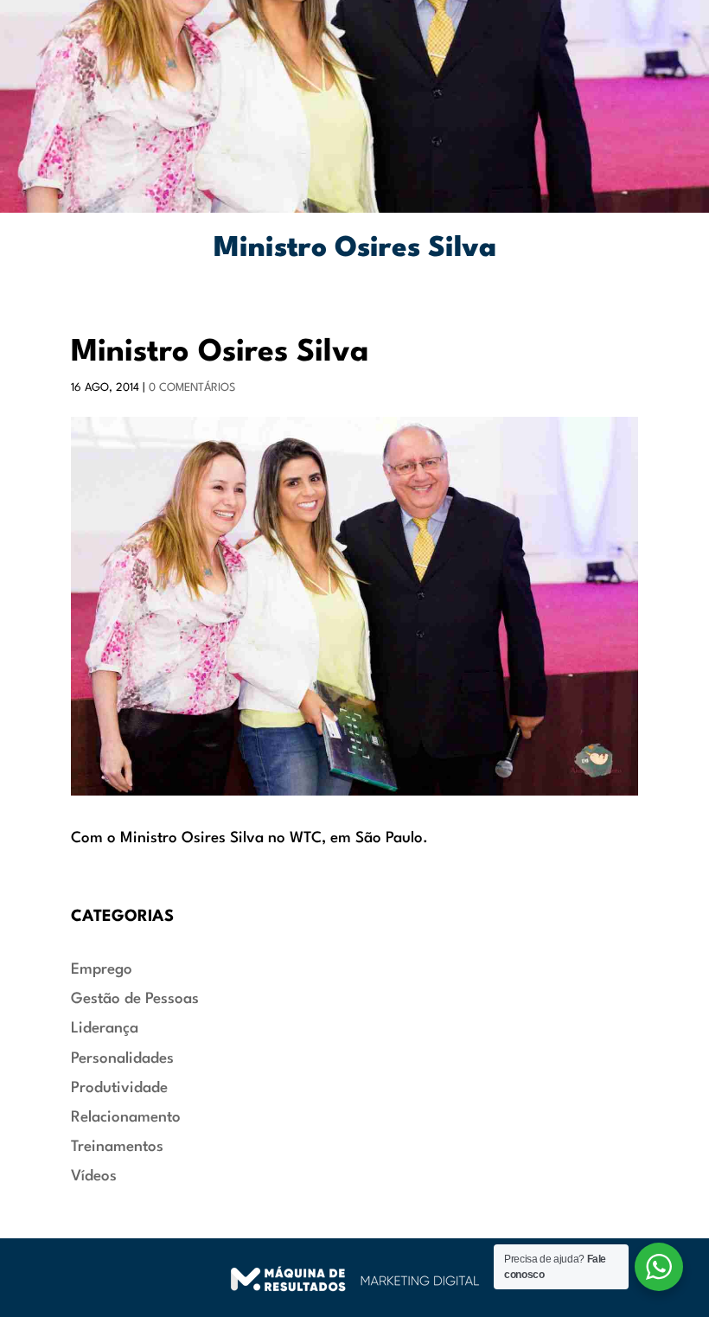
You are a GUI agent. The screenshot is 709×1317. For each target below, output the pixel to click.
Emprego (101, 969)
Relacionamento (126, 1117)
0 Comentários (192, 387)
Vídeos (94, 1176)
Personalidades (122, 1059)
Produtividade (119, 1088)
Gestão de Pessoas (135, 999)
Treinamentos (117, 1147)
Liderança (104, 1028)
